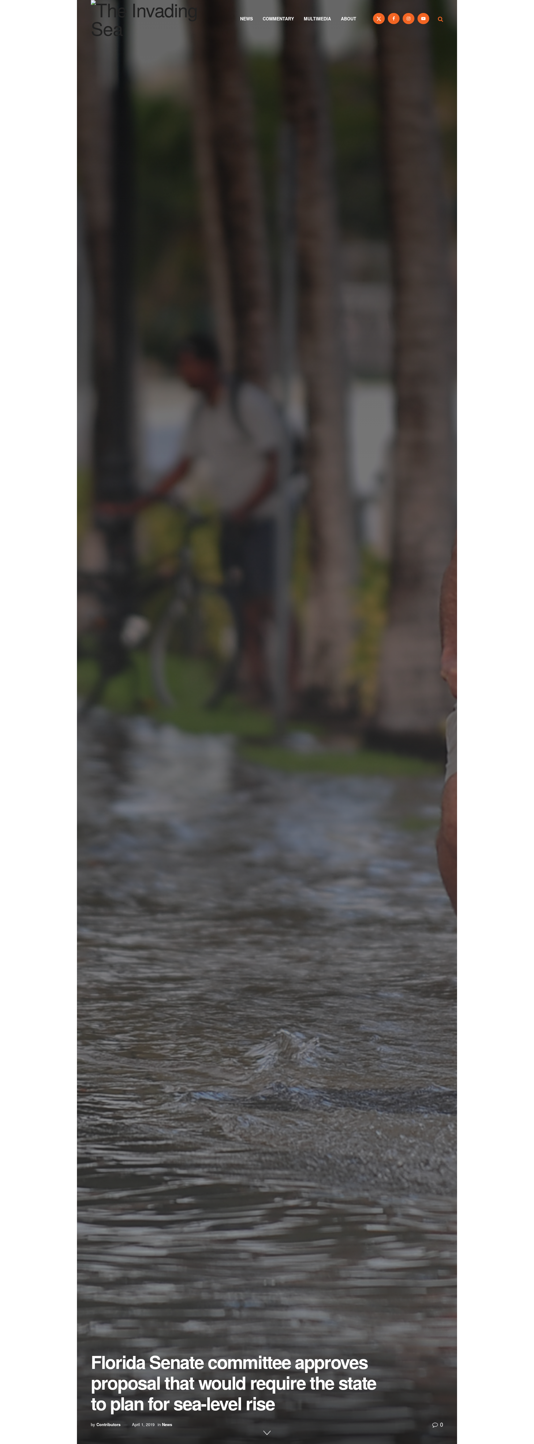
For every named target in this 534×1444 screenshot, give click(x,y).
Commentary (278, 18)
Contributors (108, 1424)
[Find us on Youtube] (423, 18)
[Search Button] (440, 18)
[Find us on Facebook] (394, 18)
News (246, 18)
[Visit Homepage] (152, 18)
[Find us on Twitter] (379, 18)
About (348, 18)
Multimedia (317, 18)
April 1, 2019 (143, 1424)
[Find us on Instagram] (408, 18)
